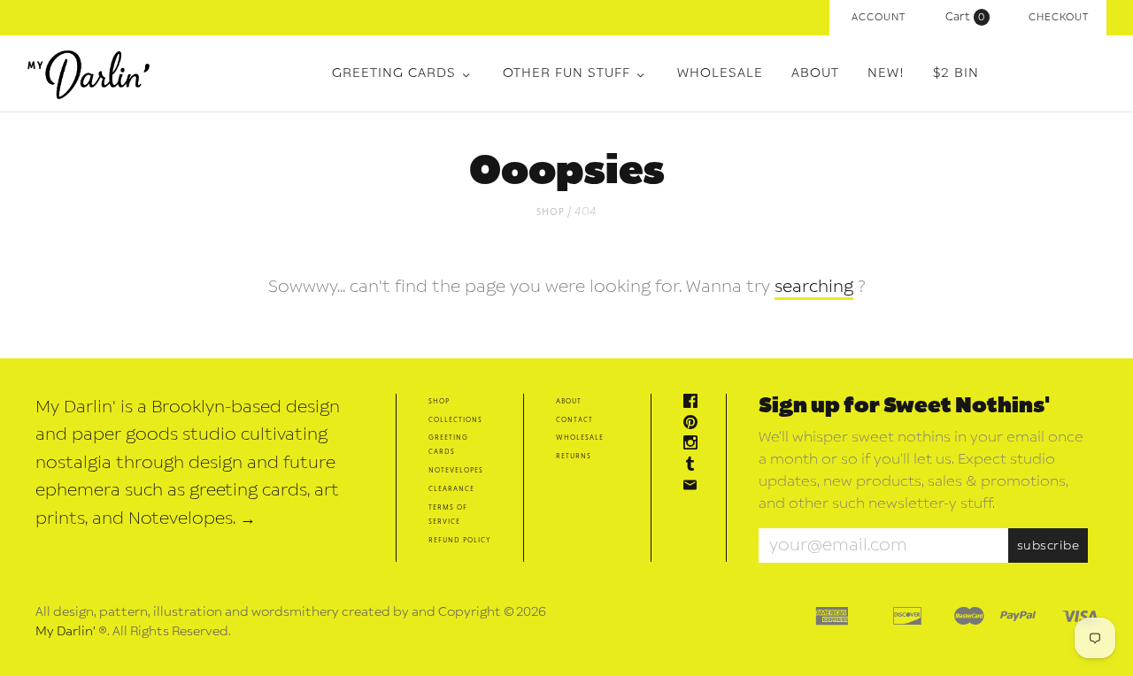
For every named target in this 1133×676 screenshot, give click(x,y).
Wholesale (720, 73)
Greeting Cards (394, 73)
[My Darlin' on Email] (694, 487)
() (969, 17)
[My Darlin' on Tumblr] (694, 466)
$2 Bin (956, 73)
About (815, 73)
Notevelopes (455, 469)
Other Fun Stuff (566, 73)
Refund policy (459, 539)
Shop (550, 211)
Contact (574, 419)
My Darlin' (65, 631)
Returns (573, 455)
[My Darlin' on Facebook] (694, 403)
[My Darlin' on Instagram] (694, 444)
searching (814, 286)
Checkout (1059, 17)
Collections (455, 419)
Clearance (451, 488)
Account (879, 17)
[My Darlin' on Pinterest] (694, 424)
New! (886, 73)
